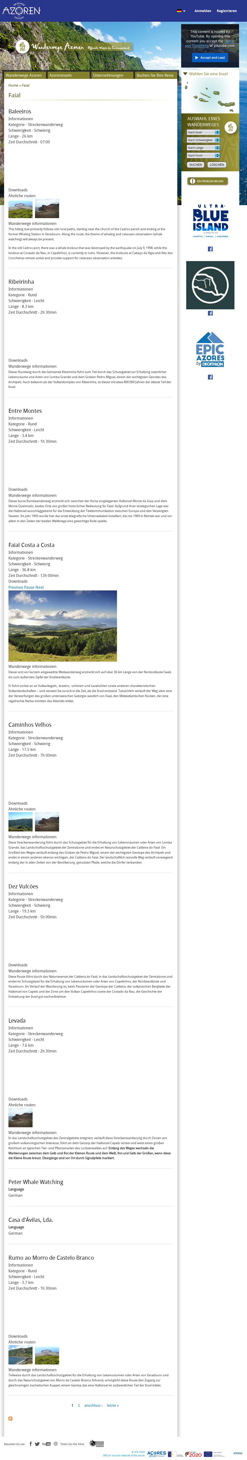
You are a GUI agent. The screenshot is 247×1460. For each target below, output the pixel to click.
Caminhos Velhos (29, 725)
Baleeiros (19, 111)
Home (13, 85)
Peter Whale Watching (35, 1182)
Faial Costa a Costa (31, 545)
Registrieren (227, 11)
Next (39, 587)
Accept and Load (212, 57)
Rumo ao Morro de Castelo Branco (51, 1258)
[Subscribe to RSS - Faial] (10, 1417)
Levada (17, 1020)
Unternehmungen (108, 75)
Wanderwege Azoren (23, 75)
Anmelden (203, 11)
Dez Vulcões (23, 886)
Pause (29, 587)
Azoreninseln (60, 75)
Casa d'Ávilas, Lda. (30, 1220)
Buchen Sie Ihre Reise (155, 75)
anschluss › (93, 1405)
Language (16, 1189)
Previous (15, 587)
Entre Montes (25, 411)
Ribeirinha (21, 282)
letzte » (113, 1405)
